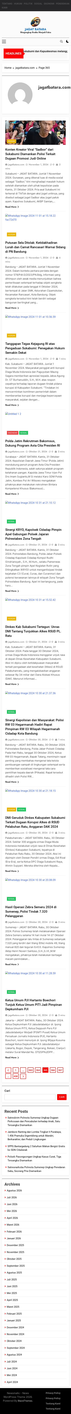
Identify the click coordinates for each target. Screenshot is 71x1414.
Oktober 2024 (14, 1341)
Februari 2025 (14, 1313)
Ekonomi (12, 432)
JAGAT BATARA (35, 29)
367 (60, 1070)
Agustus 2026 (14, 1190)
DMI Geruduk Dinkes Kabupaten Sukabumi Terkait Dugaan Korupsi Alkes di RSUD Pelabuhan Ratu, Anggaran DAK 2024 (35, 822)
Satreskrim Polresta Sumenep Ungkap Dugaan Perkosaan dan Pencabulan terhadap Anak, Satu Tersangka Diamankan (34, 1121)
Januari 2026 (14, 1238)
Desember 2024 (15, 1327)
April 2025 (12, 1300)
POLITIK (28, 3)
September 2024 (16, 1347)
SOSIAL (38, 3)
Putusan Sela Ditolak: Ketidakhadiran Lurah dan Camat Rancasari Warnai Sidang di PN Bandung (35, 247)
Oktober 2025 (14, 1258)
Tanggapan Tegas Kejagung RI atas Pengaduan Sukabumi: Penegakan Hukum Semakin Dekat (35, 348)
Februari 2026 (14, 1231)
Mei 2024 (12, 1375)
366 (53, 1070)
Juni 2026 (12, 1204)
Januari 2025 (14, 1320)
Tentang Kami (53, 1403)
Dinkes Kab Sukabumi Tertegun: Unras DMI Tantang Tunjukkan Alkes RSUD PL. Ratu (33, 631)
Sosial (23, 432)
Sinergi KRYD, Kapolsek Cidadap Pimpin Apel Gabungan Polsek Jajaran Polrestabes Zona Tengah (33, 534)
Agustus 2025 (14, 1272)
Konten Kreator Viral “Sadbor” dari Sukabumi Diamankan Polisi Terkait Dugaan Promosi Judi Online (30, 154)
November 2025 (15, 1252)
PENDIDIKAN (62, 3)
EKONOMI (49, 3)
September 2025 (16, 1265)
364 (38, 1070)
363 (31, 1070)
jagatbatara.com (16, 164)
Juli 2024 (12, 1361)
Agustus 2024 (14, 1354)
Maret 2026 (13, 1224)
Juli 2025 (12, 1279)
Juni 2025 (12, 1286)
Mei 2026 (12, 1211)
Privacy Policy (53, 1393)
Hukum (11, 141)
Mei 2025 (12, 1293)
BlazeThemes (25, 1400)
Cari (7, 1090)
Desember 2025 (15, 1245)
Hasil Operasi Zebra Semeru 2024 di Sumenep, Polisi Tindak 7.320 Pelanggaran (30, 911)
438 (16, 1076)
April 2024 (12, 1382)
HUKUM (18, 3)
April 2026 (12, 1217)
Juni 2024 (12, 1368)
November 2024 (15, 1334)
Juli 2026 (12, 1197)
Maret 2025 (13, 1306)
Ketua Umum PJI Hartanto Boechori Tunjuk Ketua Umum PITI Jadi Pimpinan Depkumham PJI (33, 1004)
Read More (11, 206)
